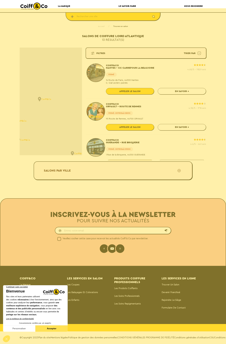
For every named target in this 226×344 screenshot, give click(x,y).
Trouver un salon (170, 285)
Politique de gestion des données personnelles (92, 337)
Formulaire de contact (174, 308)
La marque (25, 285)
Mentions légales (59, 337)
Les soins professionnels (127, 296)
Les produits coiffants (126, 288)
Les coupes (73, 285)
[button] (39, 99)
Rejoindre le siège (171, 300)
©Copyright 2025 (29, 337)
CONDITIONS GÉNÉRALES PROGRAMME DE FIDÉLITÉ (145, 337)
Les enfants (73, 300)
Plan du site (44, 337)
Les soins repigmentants (127, 304)
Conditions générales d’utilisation (191, 337)
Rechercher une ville (87, 16)
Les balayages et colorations (82, 292)
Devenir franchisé (171, 292)
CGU (211, 337)
